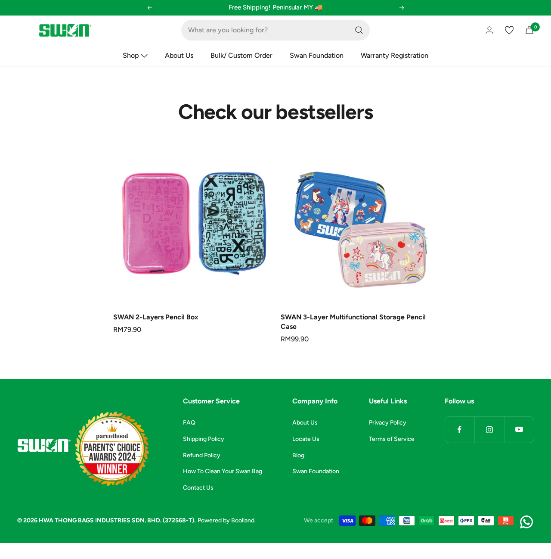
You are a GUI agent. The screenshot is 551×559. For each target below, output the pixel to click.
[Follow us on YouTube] (519, 429)
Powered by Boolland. (227, 520)
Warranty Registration (394, 55)
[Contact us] (526, 522)
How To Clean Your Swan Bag (222, 471)
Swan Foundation (317, 55)
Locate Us (305, 439)
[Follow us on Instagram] (489, 429)
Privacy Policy (387, 422)
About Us (179, 55)
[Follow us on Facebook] (459, 429)
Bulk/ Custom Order (241, 55)
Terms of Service (392, 439)
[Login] (489, 30)
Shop (131, 55)
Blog (298, 455)
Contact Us (198, 487)
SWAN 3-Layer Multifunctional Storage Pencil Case (353, 322)
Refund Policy (201, 455)
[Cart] (529, 30)
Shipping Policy (203, 439)
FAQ (189, 422)
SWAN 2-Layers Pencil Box (155, 317)
